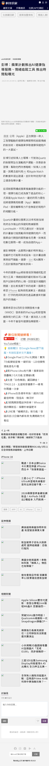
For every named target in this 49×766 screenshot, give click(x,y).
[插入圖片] (38, 721)
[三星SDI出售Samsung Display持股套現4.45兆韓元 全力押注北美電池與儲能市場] (10, 665)
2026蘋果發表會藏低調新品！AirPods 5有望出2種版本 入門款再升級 (34, 496)
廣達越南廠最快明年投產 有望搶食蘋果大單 (33, 529)
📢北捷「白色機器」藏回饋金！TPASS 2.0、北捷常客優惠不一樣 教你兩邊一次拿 (23, 384)
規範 (4, 721)
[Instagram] (19, 748)
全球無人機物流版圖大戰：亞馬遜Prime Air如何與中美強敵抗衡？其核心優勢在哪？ (34, 678)
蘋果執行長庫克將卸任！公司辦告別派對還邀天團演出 (33, 633)
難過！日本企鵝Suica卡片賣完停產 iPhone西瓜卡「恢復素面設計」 (33, 466)
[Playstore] (29, 748)
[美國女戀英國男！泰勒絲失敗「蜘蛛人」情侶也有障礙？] (10, 564)
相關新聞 (6, 593)
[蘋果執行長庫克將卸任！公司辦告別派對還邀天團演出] (10, 635)
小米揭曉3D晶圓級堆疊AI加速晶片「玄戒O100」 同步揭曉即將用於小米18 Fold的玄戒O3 (34, 648)
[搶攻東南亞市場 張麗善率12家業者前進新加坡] (10, 579)
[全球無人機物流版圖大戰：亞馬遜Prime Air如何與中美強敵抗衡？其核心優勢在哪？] (10, 680)
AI (21, 509)
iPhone (29, 509)
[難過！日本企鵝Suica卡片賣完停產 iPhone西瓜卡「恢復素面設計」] (10, 468)
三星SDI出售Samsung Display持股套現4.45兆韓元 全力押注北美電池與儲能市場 (34, 663)
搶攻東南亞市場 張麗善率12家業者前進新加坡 (34, 576)
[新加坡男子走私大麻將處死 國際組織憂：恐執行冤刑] (10, 547)
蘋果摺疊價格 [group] (26, 14)
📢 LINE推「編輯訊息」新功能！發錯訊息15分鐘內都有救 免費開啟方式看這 (24, 416)
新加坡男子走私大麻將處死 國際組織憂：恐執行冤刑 (34, 545)
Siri (38, 509)
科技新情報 (17, 59)
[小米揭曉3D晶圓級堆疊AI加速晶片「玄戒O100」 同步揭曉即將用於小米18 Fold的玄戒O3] (10, 650)
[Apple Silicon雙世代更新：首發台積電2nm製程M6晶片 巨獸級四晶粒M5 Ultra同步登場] (10, 605)
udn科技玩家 (6, 59)
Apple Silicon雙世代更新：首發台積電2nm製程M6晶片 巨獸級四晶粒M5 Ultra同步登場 (34, 603)
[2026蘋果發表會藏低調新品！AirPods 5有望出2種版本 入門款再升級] (10, 498)
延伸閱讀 (6, 520)
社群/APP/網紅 (36, 8)
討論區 (4, 693)
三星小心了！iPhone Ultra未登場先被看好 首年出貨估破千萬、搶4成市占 (33, 481)
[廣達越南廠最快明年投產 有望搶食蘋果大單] (10, 532)
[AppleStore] (34, 748)
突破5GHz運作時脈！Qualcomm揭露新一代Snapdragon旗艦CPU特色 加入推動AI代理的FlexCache (34, 618)
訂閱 (35, 754)
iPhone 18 (7, 456)
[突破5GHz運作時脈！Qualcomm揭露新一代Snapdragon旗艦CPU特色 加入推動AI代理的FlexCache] (10, 620)
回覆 (44, 721)
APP (13, 509)
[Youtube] (39, 2)
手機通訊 (20, 8)
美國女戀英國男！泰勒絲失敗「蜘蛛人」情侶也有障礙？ (33, 563)
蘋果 (5, 509)
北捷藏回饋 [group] (8, 14)
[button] (43, 2)
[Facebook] (15, 748)
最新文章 (7, 8)
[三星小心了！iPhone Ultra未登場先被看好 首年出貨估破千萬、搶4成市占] (10, 483)
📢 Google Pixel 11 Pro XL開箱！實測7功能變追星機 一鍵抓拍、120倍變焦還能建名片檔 (24, 361)
